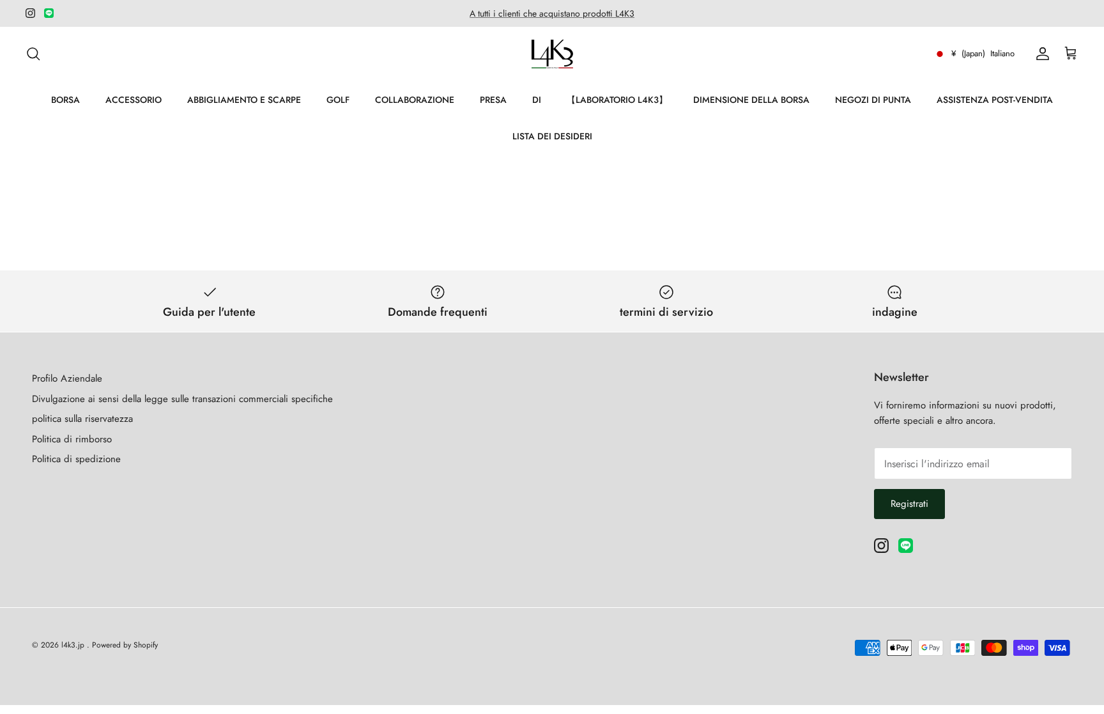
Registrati (909, 504)
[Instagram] (30, 13)
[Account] (1040, 53)
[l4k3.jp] (552, 54)
